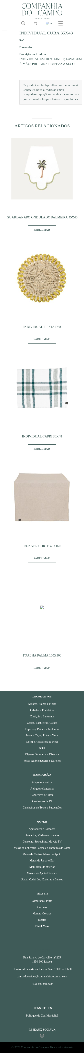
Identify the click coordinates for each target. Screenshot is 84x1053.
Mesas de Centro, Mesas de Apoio (42, 854)
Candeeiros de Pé (42, 801)
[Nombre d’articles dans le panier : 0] (35, 23)
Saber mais (42, 229)
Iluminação (42, 774)
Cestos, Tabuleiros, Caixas (42, 722)
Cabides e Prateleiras (42, 710)
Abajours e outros (42, 782)
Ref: (22, 40)
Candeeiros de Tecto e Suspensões (42, 807)
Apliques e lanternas (42, 788)
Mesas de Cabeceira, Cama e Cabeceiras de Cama (42, 847)
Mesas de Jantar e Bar (42, 860)
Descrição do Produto (32, 54)
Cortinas (42, 907)
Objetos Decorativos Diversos (42, 754)
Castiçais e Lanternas (42, 716)
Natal (42, 748)
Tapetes (42, 919)
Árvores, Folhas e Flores (42, 703)
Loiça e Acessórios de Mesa (42, 741)
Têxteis (42, 893)
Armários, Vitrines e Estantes (42, 835)
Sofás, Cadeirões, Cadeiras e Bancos (42, 879)
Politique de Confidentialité (42, 1015)
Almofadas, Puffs (42, 900)
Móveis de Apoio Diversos (42, 873)
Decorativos (42, 696)
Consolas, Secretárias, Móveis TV (42, 841)
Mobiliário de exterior (42, 866)
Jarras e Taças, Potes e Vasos (42, 735)
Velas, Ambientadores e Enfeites (42, 760)
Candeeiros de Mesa (42, 794)
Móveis (42, 821)
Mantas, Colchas (42, 913)
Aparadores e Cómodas (42, 829)
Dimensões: (26, 47)
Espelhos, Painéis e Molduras (42, 729)
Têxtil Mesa (42, 926)
